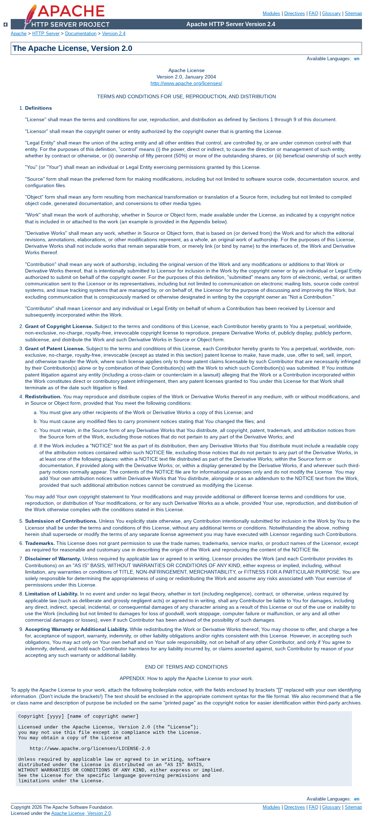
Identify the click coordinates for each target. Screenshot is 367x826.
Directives (294, 13)
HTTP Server (45, 33)
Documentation (80, 33)
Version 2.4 (113, 33)
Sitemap (353, 13)
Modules (271, 13)
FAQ (313, 13)
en (357, 58)
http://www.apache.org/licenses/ (186, 83)
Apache (19, 33)
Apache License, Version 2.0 (81, 813)
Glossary (331, 13)
